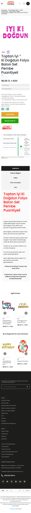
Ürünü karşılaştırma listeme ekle (11, 135)
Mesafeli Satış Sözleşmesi (8, 423)
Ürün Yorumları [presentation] (15, 183)
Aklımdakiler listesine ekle (9, 143)
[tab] (15, 168)
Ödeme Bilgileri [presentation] (15, 173)
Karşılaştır (23, 135)
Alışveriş (3, 421)
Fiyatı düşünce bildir (8, 138)
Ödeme (3, 418)
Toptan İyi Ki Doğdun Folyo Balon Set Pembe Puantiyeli (14, 13)
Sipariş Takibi (5, 403)
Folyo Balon (4, 11)
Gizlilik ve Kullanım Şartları (8, 408)
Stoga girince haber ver (9, 147)
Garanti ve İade (5, 400)
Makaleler (4, 439)
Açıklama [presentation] (15, 168)
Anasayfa (4, 10)
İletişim (3, 398)
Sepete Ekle (10, 114)
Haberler (3, 436)
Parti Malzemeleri (13, 10)
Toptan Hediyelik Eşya (7, 454)
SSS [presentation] (15, 187)
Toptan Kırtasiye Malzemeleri (9, 451)
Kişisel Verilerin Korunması (8, 405)
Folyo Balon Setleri (14, 11)
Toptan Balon (5, 446)
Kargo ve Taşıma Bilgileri (8, 411)
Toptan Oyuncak (6, 449)
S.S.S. (2, 416)
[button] (4, 313)
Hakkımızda (4, 413)
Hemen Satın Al (10, 121)
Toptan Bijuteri (5, 457)
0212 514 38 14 (9, 475)
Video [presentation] (16, 178)
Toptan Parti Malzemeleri (8, 444)
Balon (21, 10)
